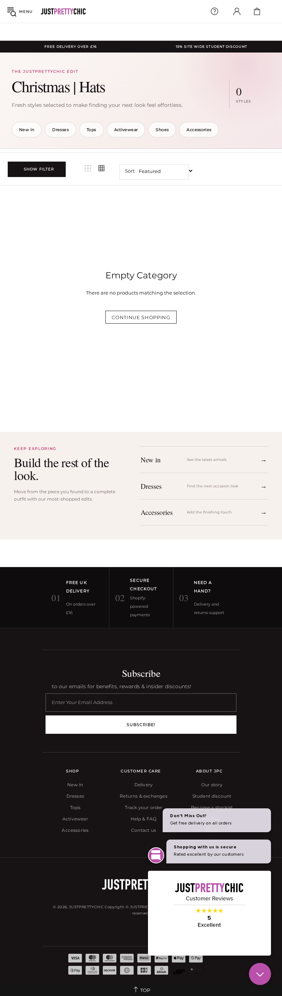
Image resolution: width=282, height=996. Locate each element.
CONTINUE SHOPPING (141, 317)
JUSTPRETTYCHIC (63, 11)
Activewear (126, 129)
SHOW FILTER (39, 169)
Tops (91, 129)
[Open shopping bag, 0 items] (257, 11)
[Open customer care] (214, 11)
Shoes (162, 129)
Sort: (130, 171)
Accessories (199, 129)
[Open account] (236, 11)
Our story (212, 784)
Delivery (143, 784)
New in (26, 129)
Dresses (60, 129)
